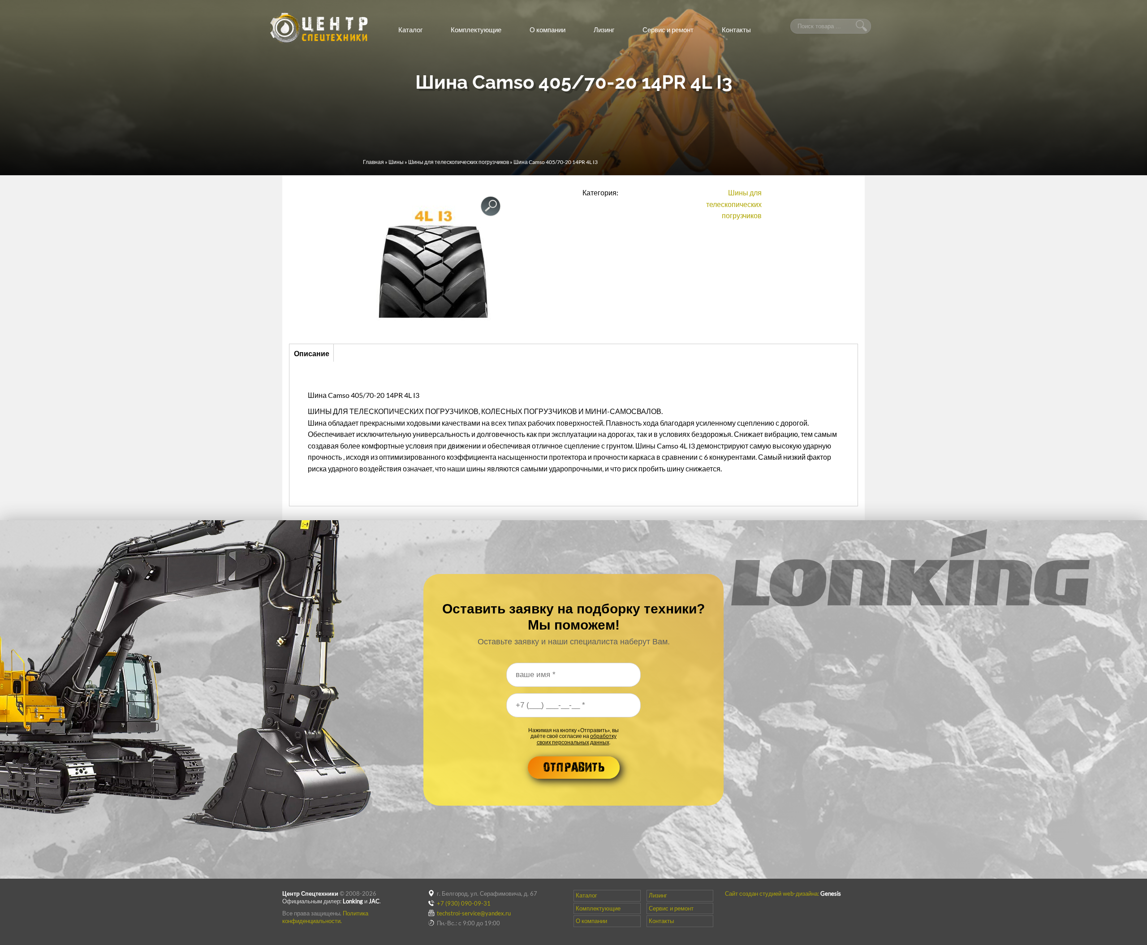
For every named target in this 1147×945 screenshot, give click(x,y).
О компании (547, 30)
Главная (373, 162)
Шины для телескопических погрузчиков (458, 162)
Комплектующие (476, 30)
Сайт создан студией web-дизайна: (783, 893)
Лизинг (604, 30)
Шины (396, 162)
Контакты (736, 30)
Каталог (410, 30)
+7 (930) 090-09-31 (464, 903)
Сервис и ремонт (668, 30)
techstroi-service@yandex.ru (474, 913)
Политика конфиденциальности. (325, 917)
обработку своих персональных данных (577, 739)
